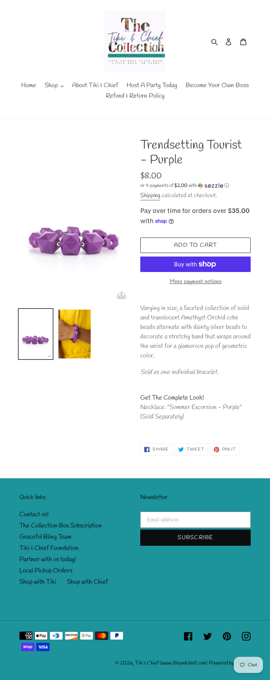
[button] (184, 185)
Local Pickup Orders (45, 570)
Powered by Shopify (230, 663)
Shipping (150, 196)
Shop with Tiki (37, 582)
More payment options (195, 281)
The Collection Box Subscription (60, 526)
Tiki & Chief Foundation (49, 548)
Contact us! (34, 514)
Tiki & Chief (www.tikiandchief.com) (171, 663)
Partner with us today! (47, 559)
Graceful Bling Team (45, 537)
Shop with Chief (87, 582)
